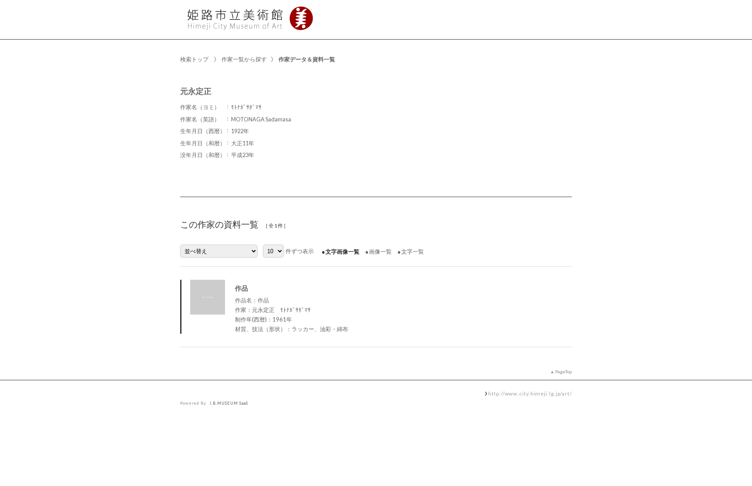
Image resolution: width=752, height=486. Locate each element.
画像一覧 (380, 251)
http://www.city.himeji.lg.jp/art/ (530, 393)
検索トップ (194, 59)
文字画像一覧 (342, 251)
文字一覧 (412, 251)
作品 (241, 288)
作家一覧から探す (244, 59)
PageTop (563, 371)
